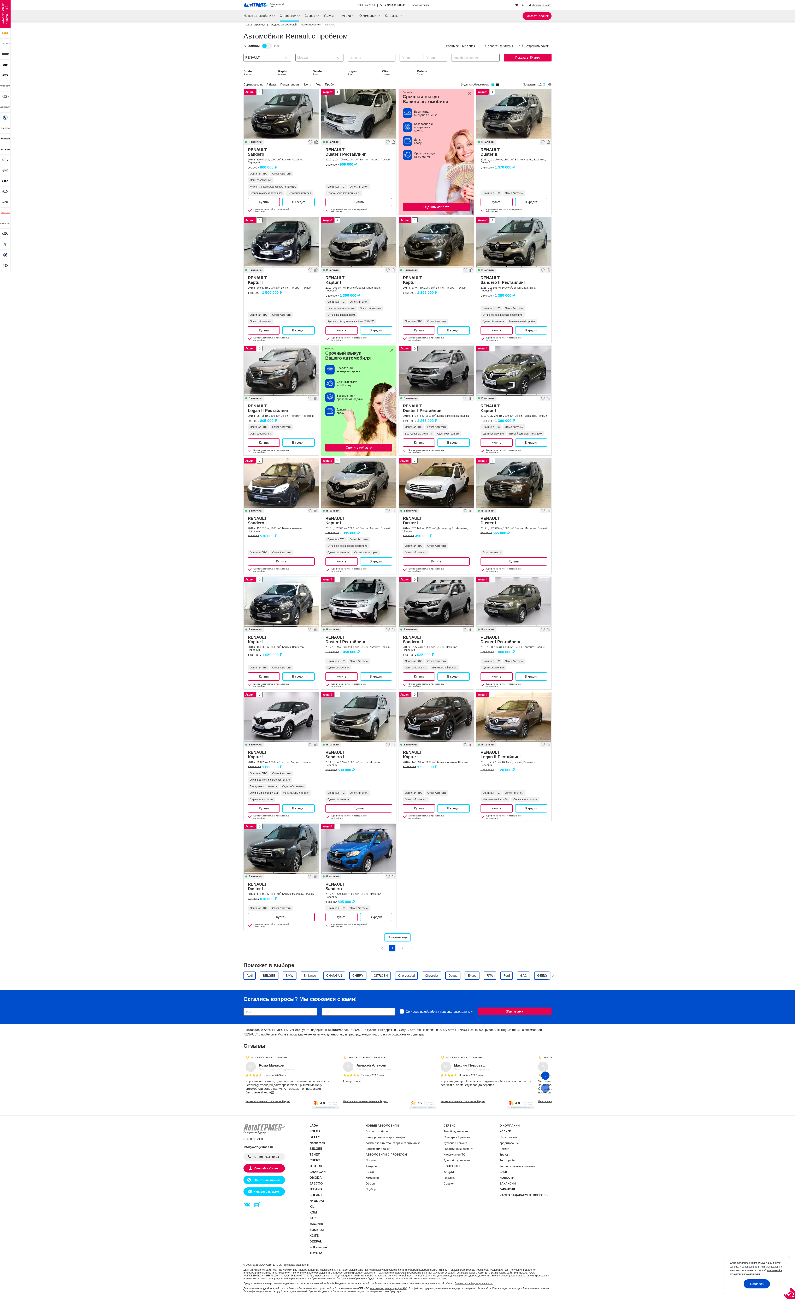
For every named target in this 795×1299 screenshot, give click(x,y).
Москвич (316, 1224)
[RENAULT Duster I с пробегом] (436, 483)
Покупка (371, 1160)
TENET (315, 1154)
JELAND (316, 1189)
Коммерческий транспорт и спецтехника (393, 1143)
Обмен (370, 1183)
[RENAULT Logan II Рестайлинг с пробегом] (281, 371)
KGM (313, 1212)
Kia (312, 1206)
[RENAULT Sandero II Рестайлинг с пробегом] (514, 242)
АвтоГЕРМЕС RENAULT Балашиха (269, 1057)
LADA (314, 1125)
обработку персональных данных (448, 1011)
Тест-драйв (507, 1160)
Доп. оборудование (457, 1160)
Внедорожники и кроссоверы (385, 1137)
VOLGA (315, 1131)
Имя (245, 1006)
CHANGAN (318, 1172)
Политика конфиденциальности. (474, 1283)
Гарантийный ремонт (458, 1148)
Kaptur (283, 73)
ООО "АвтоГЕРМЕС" (271, 1264)
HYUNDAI (317, 1201)
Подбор (371, 1189)
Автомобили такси (378, 1148)
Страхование (508, 1137)
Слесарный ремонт (457, 1137)
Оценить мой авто (436, 207)
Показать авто (527, 57)
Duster (248, 73)
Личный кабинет (266, 1168)
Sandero (319, 73)
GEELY (315, 1137)
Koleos (422, 73)
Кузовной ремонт (455, 1143)
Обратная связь (420, 5)
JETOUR (316, 1166)
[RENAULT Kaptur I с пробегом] (281, 242)
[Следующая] (412, 948)
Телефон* (326, 1006)
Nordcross (317, 1143)
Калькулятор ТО (454, 1154)
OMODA (316, 1177)
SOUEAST (317, 1230)
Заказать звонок (537, 16)
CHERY (315, 1160)
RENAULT (257, 152)
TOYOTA (316, 1253)
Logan (352, 73)
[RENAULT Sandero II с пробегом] (436, 602)
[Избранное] (517, 5)
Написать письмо (266, 1191)
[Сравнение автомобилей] (523, 5)
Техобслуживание (456, 1131)
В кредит (298, 202)
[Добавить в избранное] (310, 142)
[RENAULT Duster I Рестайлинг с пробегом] (358, 114)
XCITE (314, 1235)
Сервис (449, 1183)
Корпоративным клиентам (517, 1166)
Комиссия (372, 1177)
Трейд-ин (506, 1154)
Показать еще (397, 937)
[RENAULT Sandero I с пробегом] (281, 483)
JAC (313, 1218)
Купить (264, 202)
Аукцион (371, 1166)
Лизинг (504, 1148)
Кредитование (509, 1143)
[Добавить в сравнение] (316, 142)
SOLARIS (316, 1195)
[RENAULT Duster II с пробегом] (514, 114)
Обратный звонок (266, 1180)
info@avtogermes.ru (258, 1147)
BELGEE (316, 1148)
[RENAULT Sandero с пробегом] (281, 114)
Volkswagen (318, 1247)
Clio (386, 73)
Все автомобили (377, 1131)
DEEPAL (316, 1241)
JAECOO (316, 1183)
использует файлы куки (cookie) (388, 1288)
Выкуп (370, 1172)
